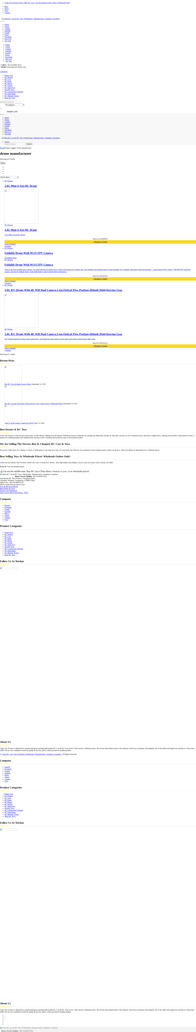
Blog (6, 7)
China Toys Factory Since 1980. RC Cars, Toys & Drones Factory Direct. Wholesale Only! (37, 3)
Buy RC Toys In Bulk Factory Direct (18, 384)
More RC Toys (10, 98)
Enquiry (7, 505)
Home (7, 25)
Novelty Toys (9, 90)
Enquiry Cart (12, 111)
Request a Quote (101, 242)
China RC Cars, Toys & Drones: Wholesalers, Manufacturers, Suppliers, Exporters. (31, 754)
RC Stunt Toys (10, 88)
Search (7, 142)
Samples (8, 31)
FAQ (6, 11)
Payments (8, 37)
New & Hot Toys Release (9, 487)
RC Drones (9, 77)
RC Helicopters (10, 94)
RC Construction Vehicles (14, 92)
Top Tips (8, 41)
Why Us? (8, 39)
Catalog (7, 29)
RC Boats (8, 82)
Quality (7, 33)
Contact (7, 13)
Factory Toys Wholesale (8, 491)
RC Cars (8, 80)
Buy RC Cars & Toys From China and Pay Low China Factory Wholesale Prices (34, 404)
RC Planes (8, 84)
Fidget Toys (9, 75)
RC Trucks (8, 86)
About (7, 27)
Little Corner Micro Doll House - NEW (14, 493)
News (7, 9)
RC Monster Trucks (12, 96)
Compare (8, 246)
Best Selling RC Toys (7, 489)
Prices (7, 35)
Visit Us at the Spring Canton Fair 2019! (19, 423)
